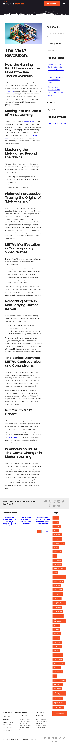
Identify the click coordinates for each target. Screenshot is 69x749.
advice (55, 530)
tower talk (56, 526)
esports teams (58, 698)
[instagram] (54, 501)
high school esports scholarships (59, 620)
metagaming (9, 91)
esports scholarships (57, 693)
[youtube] (58, 505)
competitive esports (31, 121)
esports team (58, 655)
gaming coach (58, 671)
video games (57, 534)
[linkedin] (58, 501)
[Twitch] (61, 33)
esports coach (58, 589)
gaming (56, 522)
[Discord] (47, 33)
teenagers (57, 633)
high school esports (59, 568)
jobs (55, 676)
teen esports (57, 642)
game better (57, 607)
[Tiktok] (58, 33)
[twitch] (50, 505)
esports (56, 518)
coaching (56, 625)
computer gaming (59, 543)
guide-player (57, 564)
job (55, 556)
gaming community (15, 437)
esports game (58, 659)
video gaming (58, 684)
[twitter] (54, 505)
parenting (56, 638)
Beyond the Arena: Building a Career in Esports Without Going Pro (9, 521)
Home (21, 719)
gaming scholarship (59, 680)
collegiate (56, 667)
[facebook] (50, 501)
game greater (58, 594)
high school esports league (59, 703)
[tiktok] (63, 501)
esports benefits (58, 707)
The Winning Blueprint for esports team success (56, 79)
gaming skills (57, 560)
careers (56, 547)
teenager (56, 650)
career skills (57, 585)
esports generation (59, 577)
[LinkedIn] (55, 33)
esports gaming (58, 581)
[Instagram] (53, 33)
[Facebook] (50, 33)
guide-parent (57, 539)
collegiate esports (59, 663)
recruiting (56, 629)
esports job (57, 598)
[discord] (45, 501)
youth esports (58, 611)
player (55, 572)
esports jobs (57, 551)
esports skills (57, 646)
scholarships (57, 688)
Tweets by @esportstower (56, 123)
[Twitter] (63, 33)
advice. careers (58, 616)
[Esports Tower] (13, 2)
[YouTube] (47, 37)
